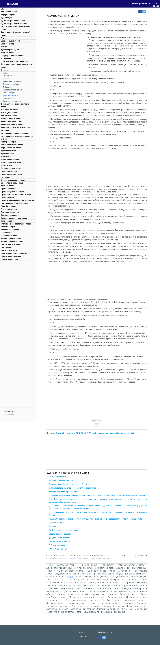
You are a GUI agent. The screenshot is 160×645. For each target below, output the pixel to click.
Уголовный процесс (10, 230)
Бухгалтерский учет (10, 50)
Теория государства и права (14, 218)
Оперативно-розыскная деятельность (96, 594)
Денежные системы (11, 81)
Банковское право (9, 44)
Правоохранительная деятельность (17, 200)
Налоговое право (9, 171)
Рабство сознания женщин (61, 480)
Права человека (8, 189)
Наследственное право (11, 174)
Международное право (11, 162)
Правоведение (7, 197)
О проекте (83, 632)
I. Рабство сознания (57, 477)
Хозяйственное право (11, 238)
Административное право (13, 20)
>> (158, 6)
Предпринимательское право (14, 203)
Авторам (83, 636)
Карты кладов (8, 93)
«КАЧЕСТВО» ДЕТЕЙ (58, 549)
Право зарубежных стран (12, 191)
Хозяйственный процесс (12, 241)
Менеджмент (7, 165)
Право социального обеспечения (16, 194)
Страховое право (9, 209)
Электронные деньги (11, 101)
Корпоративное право (11, 148)
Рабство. (53, 526)
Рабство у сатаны (57, 545)
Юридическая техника (11, 256)
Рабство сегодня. (56, 523)
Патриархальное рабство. (60, 541)
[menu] (3, 4)
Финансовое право (9, 235)
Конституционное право (12, 145)
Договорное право (9, 110)
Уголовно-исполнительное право (16, 224)
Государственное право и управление (72, 573)
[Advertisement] (18, 297)
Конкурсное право (9, 142)
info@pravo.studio (9, 414)
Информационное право (12, 124)
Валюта (5, 78)
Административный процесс (14, 23)
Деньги (4, 70)
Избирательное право (11, 118)
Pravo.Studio (12, 4)
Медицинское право (10, 159)
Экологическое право (11, 244)
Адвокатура (6, 18)
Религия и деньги (10, 95)
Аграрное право (8, 15)
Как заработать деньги (12, 90)
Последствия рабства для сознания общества (69, 484)
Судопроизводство (10, 212)
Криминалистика (8, 151)
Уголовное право (9, 227)
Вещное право (7, 53)
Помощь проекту (141, 3)
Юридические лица (9, 259)
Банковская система (10, 41)
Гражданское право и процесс (15, 61)
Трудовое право (8, 221)
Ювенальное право (9, 250)
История (5, 130)
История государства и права (14, 133)
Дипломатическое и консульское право (95, 576)
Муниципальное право (11, 168)
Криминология (7, 153)
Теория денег (8, 98)
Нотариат (5, 177)
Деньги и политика (10, 84)
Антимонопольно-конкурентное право (95, 568)
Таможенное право (10, 215)
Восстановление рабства (60, 534)
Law (2, 9)
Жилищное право (9, 112)
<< (154, 6)
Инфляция (6, 87)
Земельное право (9, 115)
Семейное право (8, 206)
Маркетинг (6, 156)
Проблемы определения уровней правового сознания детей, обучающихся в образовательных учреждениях (97, 495)
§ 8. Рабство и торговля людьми (63, 530)
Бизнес (4, 47)
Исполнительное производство (15, 127)
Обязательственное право (13, 180)
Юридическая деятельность (14, 253)
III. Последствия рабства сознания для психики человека (74, 488)
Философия (6, 233)
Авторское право (9, 12)
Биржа (5, 73)
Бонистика (7, 76)
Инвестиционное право (11, 121)
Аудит (4, 38)
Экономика (6, 247)
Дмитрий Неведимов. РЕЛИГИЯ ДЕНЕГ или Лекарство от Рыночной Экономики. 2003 (95, 433)
